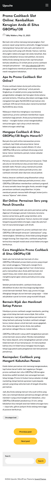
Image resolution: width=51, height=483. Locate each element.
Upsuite (8, 5)
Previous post (25, 431)
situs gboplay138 (33, 65)
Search (7, 456)
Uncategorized (10, 417)
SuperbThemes (40, 479)
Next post (25, 441)
